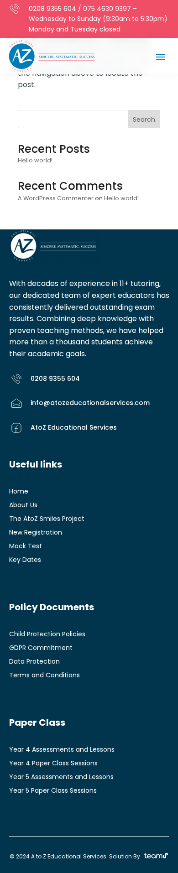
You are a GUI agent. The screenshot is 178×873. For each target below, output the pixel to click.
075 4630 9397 (107, 8)
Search (144, 119)
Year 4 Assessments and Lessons (62, 750)
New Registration (35, 533)
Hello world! (35, 160)
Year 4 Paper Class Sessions (53, 764)
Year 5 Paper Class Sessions (53, 791)
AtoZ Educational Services (74, 427)
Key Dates (25, 560)
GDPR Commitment (41, 648)
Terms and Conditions (44, 676)
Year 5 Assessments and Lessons (61, 777)
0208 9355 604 (52, 8)
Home (18, 492)
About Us (23, 505)
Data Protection (34, 662)
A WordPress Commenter (56, 198)
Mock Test (25, 547)
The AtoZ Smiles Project (46, 519)
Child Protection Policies (47, 635)
